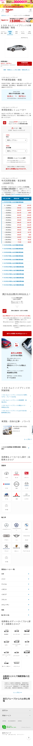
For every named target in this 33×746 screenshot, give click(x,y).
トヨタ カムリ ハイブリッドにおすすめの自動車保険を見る (14, 411)
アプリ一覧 (4, 734)
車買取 (10, 32)
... (11, 15)
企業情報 (4, 720)
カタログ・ (3, 32)
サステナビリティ (20, 734)
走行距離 (8, 146)
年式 (7, 136)
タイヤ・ (23, 32)
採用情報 (20, 720)
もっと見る (27, 439)
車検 (16, 32)
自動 (29, 32)
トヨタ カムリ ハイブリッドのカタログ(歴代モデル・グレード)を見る (14, 396)
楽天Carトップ (5, 15)
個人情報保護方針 (12, 720)
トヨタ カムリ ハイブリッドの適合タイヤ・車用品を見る (14, 406)
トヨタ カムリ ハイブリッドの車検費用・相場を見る (14, 401)
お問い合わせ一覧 (11, 734)
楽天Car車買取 (16, 194)
